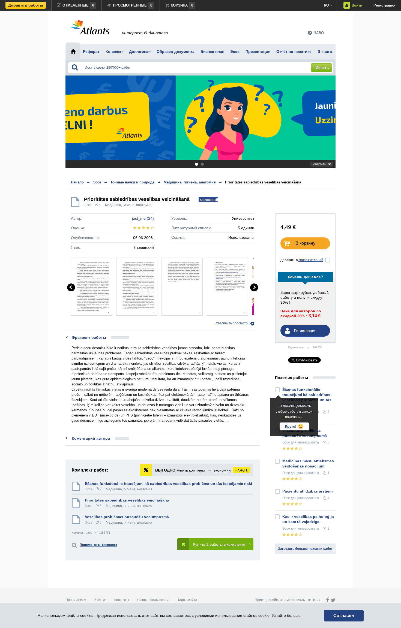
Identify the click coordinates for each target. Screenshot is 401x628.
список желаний (310, 260)
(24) (143, 218)
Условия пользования (153, 600)
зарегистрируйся (295, 292)
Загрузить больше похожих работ (305, 549)
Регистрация (384, 5)
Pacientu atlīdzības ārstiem (307, 491)
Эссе (88, 205)
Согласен (343, 615)
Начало (77, 182)
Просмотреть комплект (98, 545)
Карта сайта (187, 600)
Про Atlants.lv (75, 600)
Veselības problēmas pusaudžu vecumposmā (127, 517)
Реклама (100, 600)
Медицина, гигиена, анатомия (128, 205)
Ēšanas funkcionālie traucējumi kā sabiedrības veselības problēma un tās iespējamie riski (168, 483)
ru (326, 5)
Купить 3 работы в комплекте (219, 544)
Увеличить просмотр (232, 323)
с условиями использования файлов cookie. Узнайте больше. (247, 615)
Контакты (121, 600)
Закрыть (319, 164)
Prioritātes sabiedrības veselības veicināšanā (263, 182)
